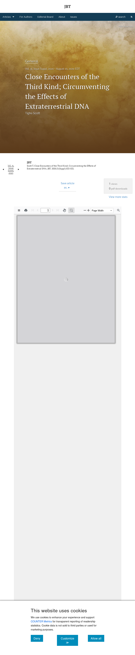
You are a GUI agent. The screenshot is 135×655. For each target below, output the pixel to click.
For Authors (26, 17)
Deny (38, 638)
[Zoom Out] (85, 210)
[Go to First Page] (33, 210)
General (31, 61)
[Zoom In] (88, 210)
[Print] (26, 210)
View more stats (118, 196)
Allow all (97, 638)
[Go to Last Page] (57, 210)
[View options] (19, 210)
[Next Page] (52, 210)
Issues (73, 17)
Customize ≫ (69, 640)
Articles (7, 17)
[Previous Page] (38, 210)
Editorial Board (45, 17)
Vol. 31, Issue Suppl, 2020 (39, 68)
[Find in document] (118, 210)
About (62, 17)
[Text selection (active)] (71, 210)
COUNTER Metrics (41, 621)
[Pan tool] (64, 210)
